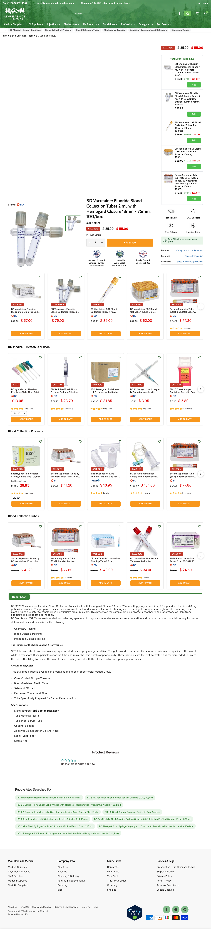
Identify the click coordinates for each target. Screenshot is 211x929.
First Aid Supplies (17, 885)
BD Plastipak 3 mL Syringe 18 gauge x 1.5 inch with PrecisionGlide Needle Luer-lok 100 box (146, 826)
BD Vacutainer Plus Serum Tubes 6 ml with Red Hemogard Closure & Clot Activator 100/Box (144, 562)
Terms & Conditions (168, 885)
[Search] (187, 13)
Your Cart (112, 876)
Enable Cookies (165, 889)
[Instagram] (175, 909)
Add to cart (26, 333)
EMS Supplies (15, 876)
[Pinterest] (185, 909)
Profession (127, 24)
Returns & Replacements (71, 880)
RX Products (90, 24)
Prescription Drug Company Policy (176, 867)
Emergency (145, 24)
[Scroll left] (5, 30)
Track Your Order (116, 880)
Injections (52, 24)
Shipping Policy (165, 871)
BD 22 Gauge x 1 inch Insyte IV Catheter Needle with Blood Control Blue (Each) (144, 392)
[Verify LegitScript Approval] (135, 913)
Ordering (62, 885)
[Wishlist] (197, 13)
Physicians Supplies (19, 871)
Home (4, 35)
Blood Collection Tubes (87, 30)
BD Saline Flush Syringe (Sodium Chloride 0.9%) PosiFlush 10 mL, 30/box (55, 826)
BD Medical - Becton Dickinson (25, 30)
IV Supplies (35, 24)
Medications (71, 24)
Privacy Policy (164, 876)
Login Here (113, 871)
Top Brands (163, 24)
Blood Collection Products (58, 30)
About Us (62, 867)
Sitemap (111, 889)
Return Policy (164, 880)
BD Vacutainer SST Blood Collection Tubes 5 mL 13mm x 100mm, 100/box (143, 312)
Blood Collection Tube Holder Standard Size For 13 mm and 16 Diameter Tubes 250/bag (105, 478)
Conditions (109, 24)
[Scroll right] (206, 30)
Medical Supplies (13, 24)
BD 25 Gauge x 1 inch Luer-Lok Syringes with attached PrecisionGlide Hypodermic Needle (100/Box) (105, 393)
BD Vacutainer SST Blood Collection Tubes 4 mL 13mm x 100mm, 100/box (104, 312)
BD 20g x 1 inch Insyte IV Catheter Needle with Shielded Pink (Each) (52, 819)
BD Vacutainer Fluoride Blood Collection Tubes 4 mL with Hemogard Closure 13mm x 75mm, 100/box (25, 313)
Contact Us (113, 867)
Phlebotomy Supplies (114, 30)
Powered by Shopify (18, 914)
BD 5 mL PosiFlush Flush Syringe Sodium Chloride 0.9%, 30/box (64, 392)
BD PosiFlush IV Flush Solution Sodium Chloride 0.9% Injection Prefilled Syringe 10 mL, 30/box (142, 819)
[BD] (20, 204)
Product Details (93, 235)
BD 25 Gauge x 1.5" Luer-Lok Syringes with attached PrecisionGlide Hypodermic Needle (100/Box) (68, 833)
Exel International (18, 481)
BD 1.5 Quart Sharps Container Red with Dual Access (183, 392)
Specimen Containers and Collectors (148, 30)
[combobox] (128, 13)
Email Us (62, 871)
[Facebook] (166, 909)
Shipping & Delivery (68, 876)
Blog (59, 889)
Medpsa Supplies (17, 880)
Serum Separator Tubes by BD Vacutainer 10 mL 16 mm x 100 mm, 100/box (65, 476)
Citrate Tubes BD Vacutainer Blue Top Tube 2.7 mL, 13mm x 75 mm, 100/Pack (105, 561)
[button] (179, 13)
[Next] (200, 306)
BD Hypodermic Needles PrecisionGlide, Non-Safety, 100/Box (26, 392)
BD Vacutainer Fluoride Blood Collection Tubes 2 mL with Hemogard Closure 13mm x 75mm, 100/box (46, 36)
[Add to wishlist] (40, 277)
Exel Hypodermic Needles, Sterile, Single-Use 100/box (25, 475)
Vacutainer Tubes (180, 30)
